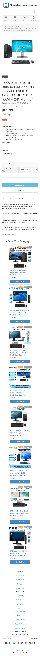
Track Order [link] (20, 580)
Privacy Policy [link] (20, 620)
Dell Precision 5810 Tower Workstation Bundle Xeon (18, 271)
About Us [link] (20, 595)
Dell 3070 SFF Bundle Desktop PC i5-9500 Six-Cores (20, 432)
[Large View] (5, 76)
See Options (20, 281)
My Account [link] (20, 575)
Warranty (31, 199)
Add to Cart (20, 362)
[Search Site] (36, 11)
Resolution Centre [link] (20, 588)
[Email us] (6, 643)
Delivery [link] (20, 608)
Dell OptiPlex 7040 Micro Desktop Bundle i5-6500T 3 (19, 352)
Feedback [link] (20, 584)
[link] (10, 643)
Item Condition (8, 199)
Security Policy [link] (20, 624)
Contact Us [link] (20, 600)
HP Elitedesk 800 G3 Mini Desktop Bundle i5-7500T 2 (19, 552)
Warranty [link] (20, 604)
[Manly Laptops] (20, 4)
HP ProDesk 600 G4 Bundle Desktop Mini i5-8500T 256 (19, 512)
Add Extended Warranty (7, 170)
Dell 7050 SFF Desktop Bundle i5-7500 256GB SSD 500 (20, 311)
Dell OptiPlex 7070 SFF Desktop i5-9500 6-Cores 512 (19, 392)
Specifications (20, 199)
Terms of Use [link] (20, 615)
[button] (20, 190)
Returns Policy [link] (20, 628)
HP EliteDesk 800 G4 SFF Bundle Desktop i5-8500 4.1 (19, 472)
